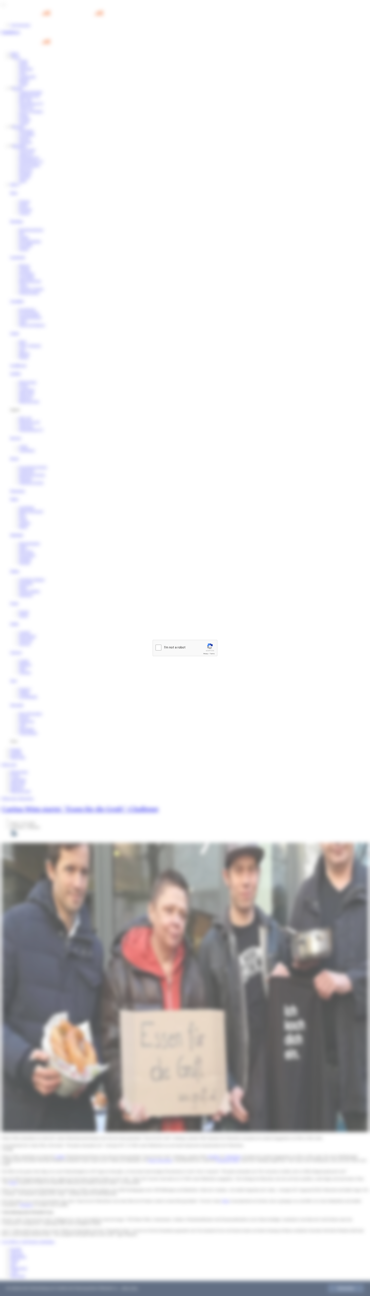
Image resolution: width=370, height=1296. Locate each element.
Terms (212, 654)
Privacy (205, 654)
